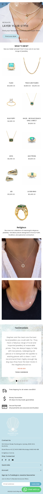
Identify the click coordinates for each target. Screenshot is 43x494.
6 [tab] (27, 39)
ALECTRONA (32, 156)
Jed (11, 191)
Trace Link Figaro (31, 83)
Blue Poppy (11, 118)
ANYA (11, 156)
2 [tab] (18, 39)
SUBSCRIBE (36, 484)
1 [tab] (16, 39)
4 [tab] (22, 39)
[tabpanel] (21, 22)
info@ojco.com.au (8, 453)
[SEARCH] (7, 4)
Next (40, 22)
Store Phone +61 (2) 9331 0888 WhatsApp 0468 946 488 (20, 449)
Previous (2, 22)
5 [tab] (24, 39)
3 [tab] (20, 39)
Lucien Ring (32, 191)
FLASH (11, 83)
